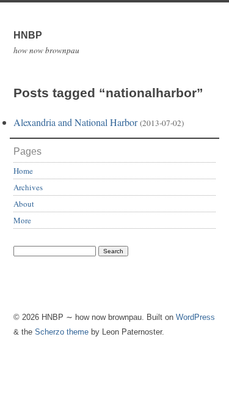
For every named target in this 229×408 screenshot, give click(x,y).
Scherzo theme (62, 331)
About (23, 203)
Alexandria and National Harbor (75, 122)
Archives (28, 187)
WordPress (195, 317)
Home (23, 170)
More (22, 220)
